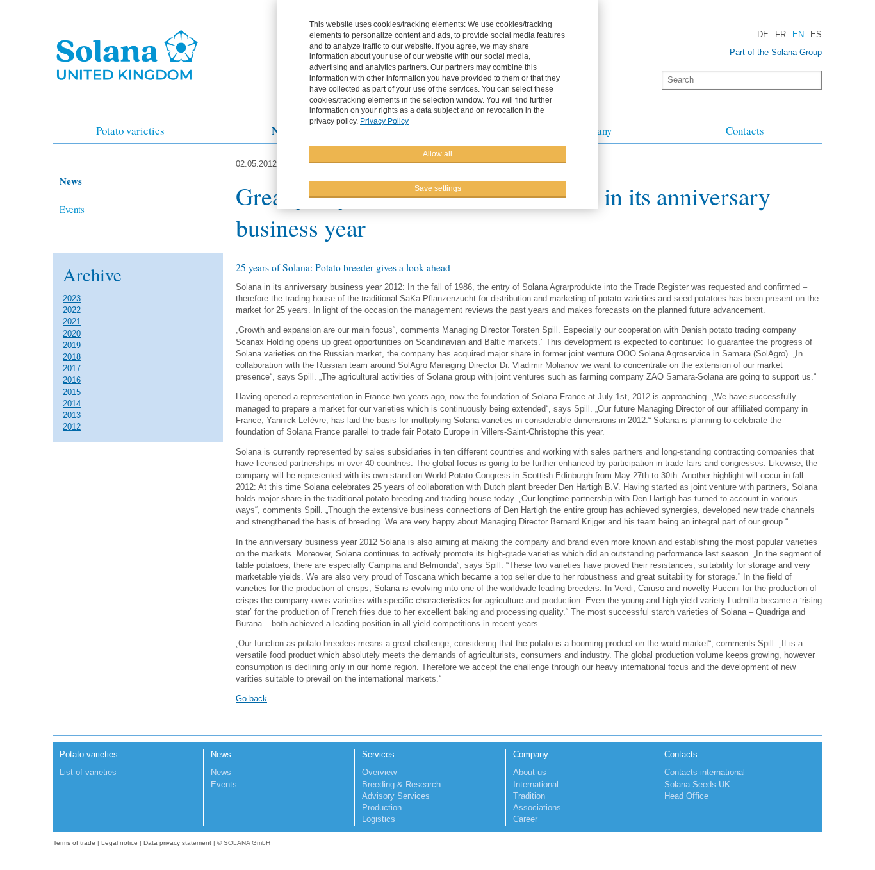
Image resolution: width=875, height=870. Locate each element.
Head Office (686, 796)
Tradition (529, 796)
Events (72, 209)
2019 (72, 345)
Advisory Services (396, 796)
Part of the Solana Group (776, 52)
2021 (72, 321)
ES (816, 34)
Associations (537, 807)
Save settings (437, 188)
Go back (251, 698)
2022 (72, 310)
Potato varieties (130, 130)
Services (378, 754)
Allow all (437, 153)
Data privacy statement (177, 842)
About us (529, 772)
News (71, 181)
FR (780, 34)
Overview (379, 772)
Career (525, 819)
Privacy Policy (384, 121)
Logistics (378, 819)
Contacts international (704, 772)
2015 (72, 392)
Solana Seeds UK (697, 784)
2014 (72, 403)
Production (382, 807)
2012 (72, 426)
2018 (72, 357)
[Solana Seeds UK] (127, 83)
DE (763, 34)
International (536, 784)
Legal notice (119, 842)
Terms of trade (75, 842)
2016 (72, 380)
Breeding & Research (401, 784)
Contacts (745, 130)
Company (530, 754)
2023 (72, 298)
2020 (72, 334)
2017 (72, 368)
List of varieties (88, 772)
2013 (72, 415)
